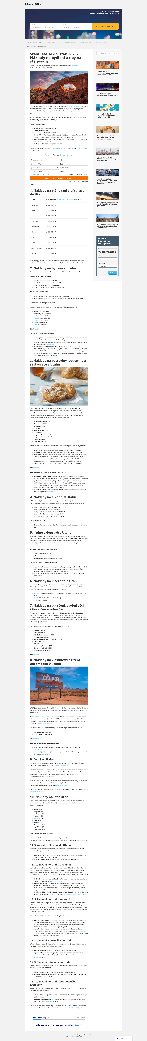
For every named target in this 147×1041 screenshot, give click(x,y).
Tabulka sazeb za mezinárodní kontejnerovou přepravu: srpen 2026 (107, 73)
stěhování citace (82, 148)
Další (112, 273)
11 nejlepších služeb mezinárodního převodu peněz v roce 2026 (105, 115)
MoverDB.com (35, 4)
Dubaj (36, 325)
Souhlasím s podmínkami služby (77, 174)
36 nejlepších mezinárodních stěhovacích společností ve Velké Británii (107, 226)
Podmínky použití (86, 1035)
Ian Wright (75, 66)
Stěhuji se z (101, 256)
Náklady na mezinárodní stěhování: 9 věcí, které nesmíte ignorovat (105, 137)
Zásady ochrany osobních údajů (71, 1035)
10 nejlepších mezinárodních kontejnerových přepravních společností (107, 204)
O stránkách (52, 1035)
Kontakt (59, 1035)
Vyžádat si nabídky (105, 26)
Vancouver (37, 818)
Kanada (80, 966)
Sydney (36, 320)
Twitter (100, 1035)
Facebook (94, 1035)
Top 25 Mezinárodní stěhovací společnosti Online (107, 94)
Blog (46, 1035)
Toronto (36, 318)
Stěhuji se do (101, 263)
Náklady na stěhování (65, 200)
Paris (35, 322)
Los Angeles (38, 316)
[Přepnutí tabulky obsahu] (45, 184)
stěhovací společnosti (59, 148)
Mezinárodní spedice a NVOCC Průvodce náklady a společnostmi (106, 158)
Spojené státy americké (73, 107)
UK (74, 988)
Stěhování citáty (66, 155)
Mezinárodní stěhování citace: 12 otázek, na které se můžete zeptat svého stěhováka (106, 181)
